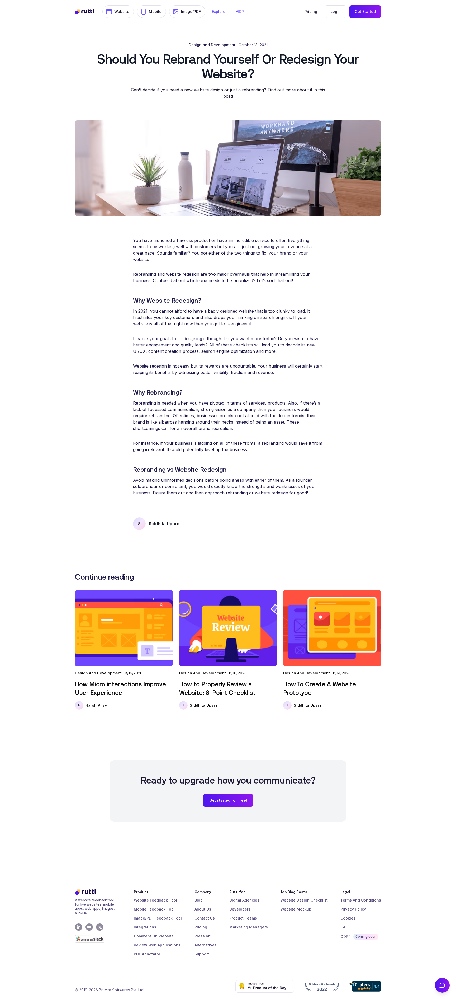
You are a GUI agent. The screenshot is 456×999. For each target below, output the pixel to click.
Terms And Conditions (360, 900)
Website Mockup (296, 909)
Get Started (365, 11)
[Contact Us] (442, 985)
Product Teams (243, 918)
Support (201, 954)
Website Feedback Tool (155, 900)
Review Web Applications (157, 945)
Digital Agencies (244, 900)
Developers (239, 909)
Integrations (145, 927)
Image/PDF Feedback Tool (158, 918)
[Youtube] (89, 927)
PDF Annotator (147, 954)
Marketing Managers (248, 927)
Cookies (347, 918)
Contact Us (204, 918)
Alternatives (205, 945)
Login (335, 11)
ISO (343, 927)
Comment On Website (154, 936)
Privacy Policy (353, 909)
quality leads (193, 345)
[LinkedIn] (78, 927)
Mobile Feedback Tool (154, 909)
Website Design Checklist (304, 900)
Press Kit (202, 936)
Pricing (200, 927)
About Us (202, 909)
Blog (198, 900)
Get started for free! (228, 800)
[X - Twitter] (99, 927)
